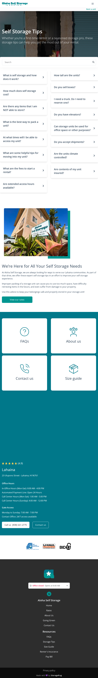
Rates (49, 610)
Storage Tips (49, 641)
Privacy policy (49, 670)
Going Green (49, 620)
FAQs (49, 636)
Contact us (40, 525)
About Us (49, 615)
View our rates (17, 299)
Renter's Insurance (49, 651)
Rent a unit (91, 9)
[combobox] (49, 586)
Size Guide (49, 646)
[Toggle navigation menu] (93, 3)
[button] (23, 77)
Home (49, 605)
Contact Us (49, 625)
